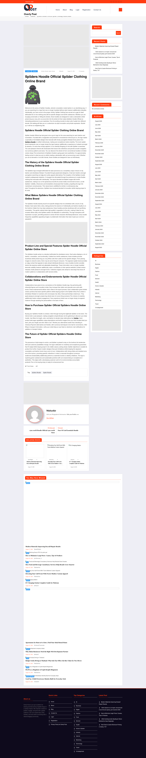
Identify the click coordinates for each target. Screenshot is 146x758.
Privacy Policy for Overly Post (59, 724)
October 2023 (98, 240)
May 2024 (97, 215)
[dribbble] (116, 2)
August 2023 (98, 247)
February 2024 (99, 226)
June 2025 (98, 171)
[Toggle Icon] (120, 9)
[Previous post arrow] (25, 430)
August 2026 (98, 121)
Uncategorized (99, 307)
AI (95, 260)
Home (58, 10)
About (65, 10)
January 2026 (99, 146)
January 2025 (99, 190)
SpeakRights (30, 459)
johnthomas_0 (38, 558)
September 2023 (99, 244)
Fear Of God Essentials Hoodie (68, 430)
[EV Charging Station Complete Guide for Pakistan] (75, 445)
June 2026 (98, 128)
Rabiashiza (51, 459)
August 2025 (98, 164)
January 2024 (99, 229)
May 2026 (97, 132)
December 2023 (99, 233)
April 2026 (98, 135)
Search (97, 27)
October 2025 (98, 157)
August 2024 (98, 204)
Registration (86, 10)
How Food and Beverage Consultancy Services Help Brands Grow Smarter (50, 564)
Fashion (28, 71)
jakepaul (72, 459)
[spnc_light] (115, 9)
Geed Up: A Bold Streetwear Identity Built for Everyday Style (46, 679)
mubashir (61, 71)
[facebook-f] (111, 2)
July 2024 (97, 208)
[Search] (113, 10)
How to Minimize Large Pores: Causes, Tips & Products (44, 555)
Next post (60, 428)
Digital (97, 268)
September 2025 (99, 161)
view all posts (50, 418)
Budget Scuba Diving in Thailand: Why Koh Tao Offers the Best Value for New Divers (54, 661)
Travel (96, 304)
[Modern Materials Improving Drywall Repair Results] (35, 451)
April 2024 (98, 218)
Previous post (51, 428)
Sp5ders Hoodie (44, 71)
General (97, 278)
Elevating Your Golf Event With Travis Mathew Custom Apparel (55, 462)
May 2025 (97, 175)
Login (77, 10)
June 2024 (98, 211)
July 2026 (97, 125)
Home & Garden (99, 286)
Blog (71, 10)
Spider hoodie (52, 71)
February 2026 (99, 143)
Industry (97, 289)
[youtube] (121, 2)
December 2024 (99, 193)
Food (96, 275)
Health (97, 282)
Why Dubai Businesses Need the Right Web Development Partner (47, 651)
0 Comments (81, 71)
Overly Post (30, 14)
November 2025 (99, 153)
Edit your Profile (71, 414)
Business (34, 71)
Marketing (97, 297)
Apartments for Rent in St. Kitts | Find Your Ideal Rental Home (46, 642)
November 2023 (99, 236)
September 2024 (99, 200)
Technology (98, 300)
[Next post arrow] (86, 430)
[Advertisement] (56, 35)
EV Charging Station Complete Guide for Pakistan (76, 462)
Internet (97, 293)
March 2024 (98, 222)
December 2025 (99, 150)
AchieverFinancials (39, 645)
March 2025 (98, 182)
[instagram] (118, 2)
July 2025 (97, 168)
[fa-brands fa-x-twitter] (114, 2)
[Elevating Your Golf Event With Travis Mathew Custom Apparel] (56, 446)
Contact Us (97, 10)
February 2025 (99, 186)
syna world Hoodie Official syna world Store (42, 431)
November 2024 (99, 197)
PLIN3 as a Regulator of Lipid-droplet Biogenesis (42, 670)
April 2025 (98, 179)
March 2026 (98, 139)
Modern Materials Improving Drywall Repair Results (34, 462)
